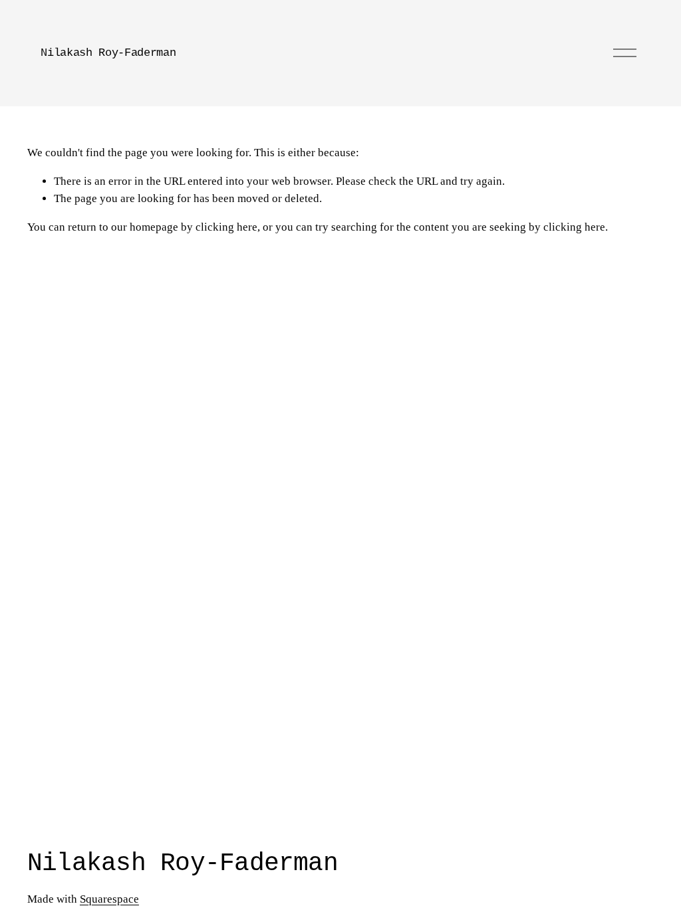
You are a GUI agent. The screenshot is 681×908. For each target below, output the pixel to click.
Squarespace (109, 899)
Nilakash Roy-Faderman (108, 53)
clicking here (226, 227)
